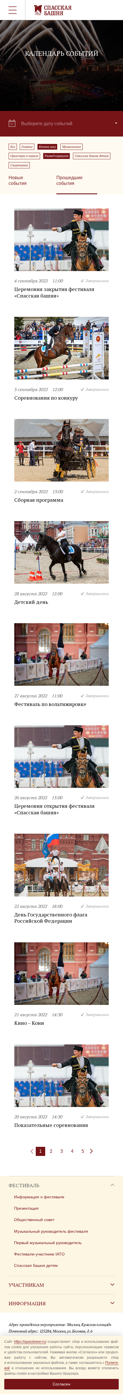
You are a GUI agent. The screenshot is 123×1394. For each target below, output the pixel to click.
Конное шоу (47, 147)
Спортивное (19, 165)
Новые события (18, 180)
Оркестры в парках (24, 156)
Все (12, 147)
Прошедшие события (69, 180)
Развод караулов (56, 156)
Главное (27, 147)
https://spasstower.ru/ (30, 1342)
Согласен (61, 1384)
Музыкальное (71, 147)
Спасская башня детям (92, 156)
